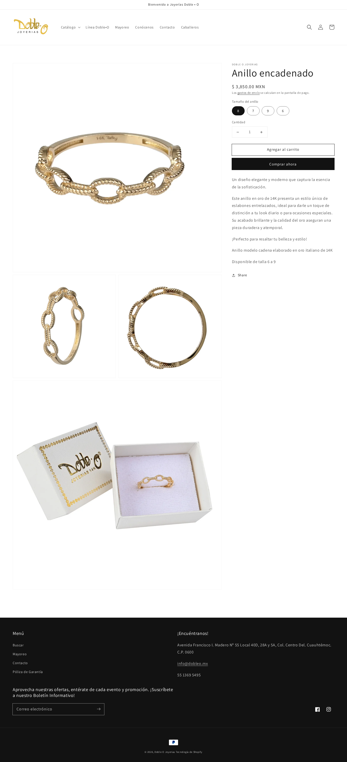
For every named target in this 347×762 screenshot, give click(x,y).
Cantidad (238, 122)
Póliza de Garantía (28, 671)
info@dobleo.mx (192, 663)
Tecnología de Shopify (189, 752)
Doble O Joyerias (164, 752)
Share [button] (242, 275)
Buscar (18, 645)
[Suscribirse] (98, 709)
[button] (70, 27)
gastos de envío (249, 93)
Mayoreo (20, 654)
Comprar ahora (283, 164)
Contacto (20, 663)
